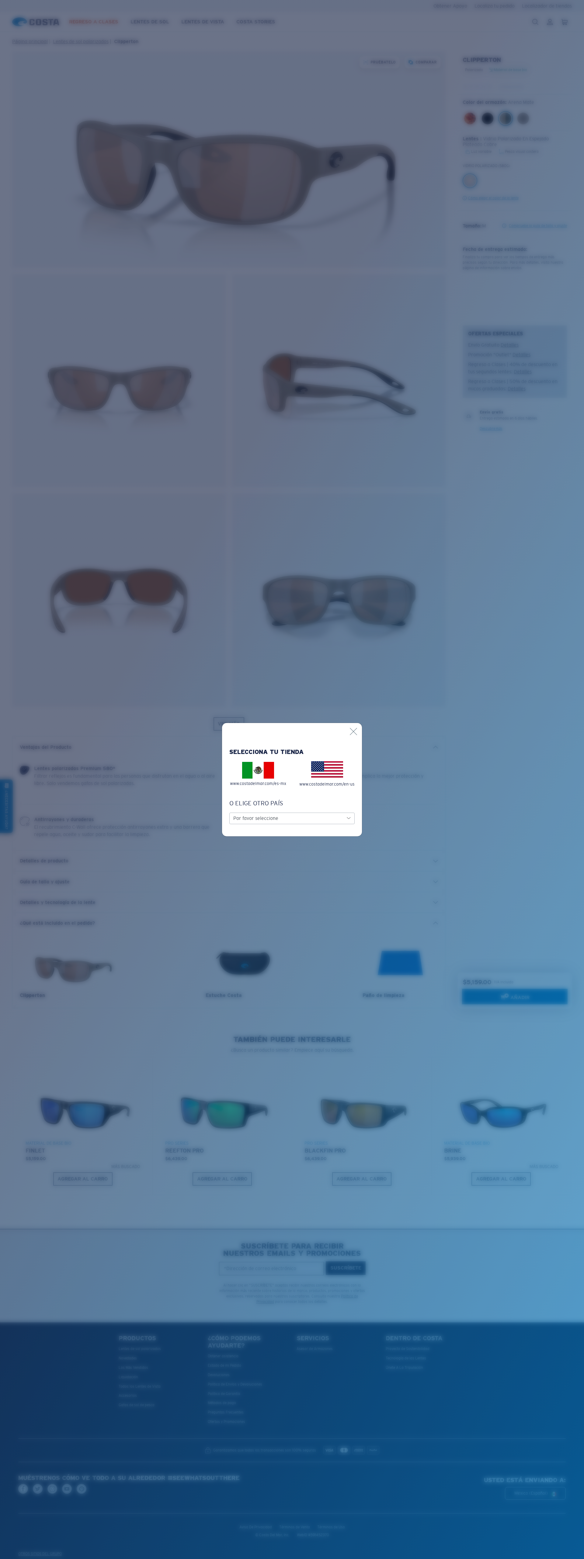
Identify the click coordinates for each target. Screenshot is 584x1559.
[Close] (353, 731)
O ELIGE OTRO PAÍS (256, 803)
